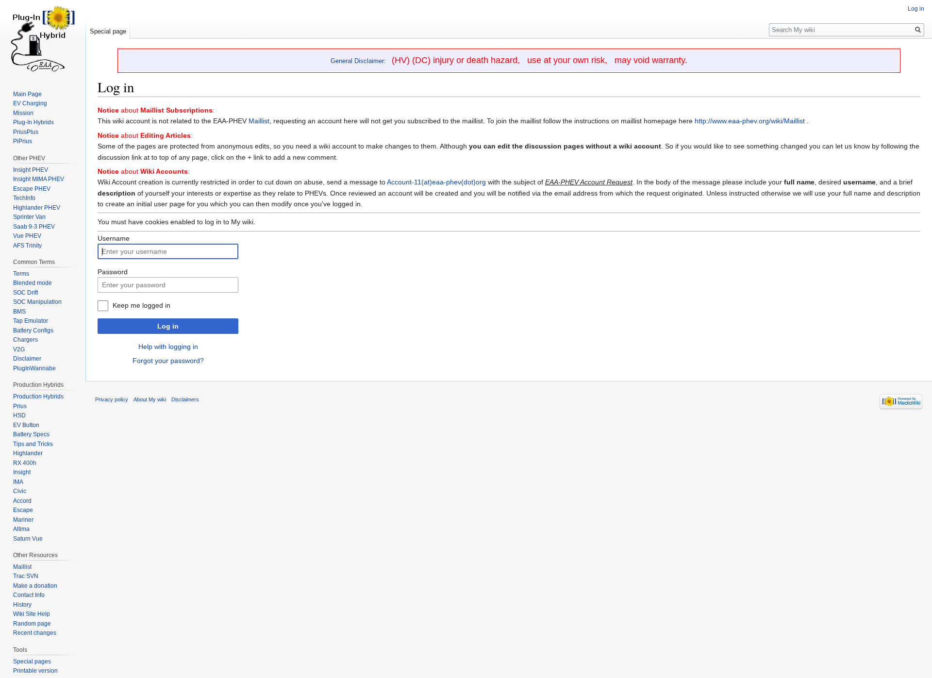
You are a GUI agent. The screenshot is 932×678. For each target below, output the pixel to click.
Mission (23, 113)
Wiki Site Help (31, 614)
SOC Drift (25, 292)
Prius (20, 406)
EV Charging (30, 103)
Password (113, 272)
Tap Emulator (30, 320)
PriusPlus (25, 132)
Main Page (27, 94)
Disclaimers (185, 399)
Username (114, 238)
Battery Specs (31, 434)
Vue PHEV (27, 235)
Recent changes (34, 632)
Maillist (259, 121)
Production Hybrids (38, 396)
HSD (19, 415)
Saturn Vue (28, 538)
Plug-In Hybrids (33, 122)
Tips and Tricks (33, 444)
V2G (19, 349)
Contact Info (29, 595)
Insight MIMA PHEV (38, 179)
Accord (22, 500)
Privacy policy (111, 399)
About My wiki (149, 399)
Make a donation (35, 585)
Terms (21, 273)
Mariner (23, 519)
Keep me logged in (141, 305)
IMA (18, 482)
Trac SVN (25, 576)
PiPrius (22, 141)
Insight (22, 472)
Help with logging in (168, 346)
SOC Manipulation (37, 301)
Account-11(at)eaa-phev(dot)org (436, 182)
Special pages (32, 661)
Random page (32, 623)
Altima (21, 529)
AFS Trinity (27, 245)
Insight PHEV (30, 169)
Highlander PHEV (36, 207)
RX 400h (24, 463)
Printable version (35, 670)
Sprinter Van (29, 217)
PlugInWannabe (34, 368)
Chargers (25, 339)
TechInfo (24, 198)
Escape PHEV (31, 188)
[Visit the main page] (43, 39)
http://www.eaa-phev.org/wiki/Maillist (750, 121)
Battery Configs (33, 330)
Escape (23, 510)
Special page (108, 31)
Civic (19, 491)
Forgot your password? (168, 360)
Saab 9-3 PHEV (34, 226)
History (22, 604)
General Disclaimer (357, 61)
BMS (19, 311)
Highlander (28, 453)
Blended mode (32, 283)
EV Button (26, 425)
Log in (168, 326)
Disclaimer (27, 358)
